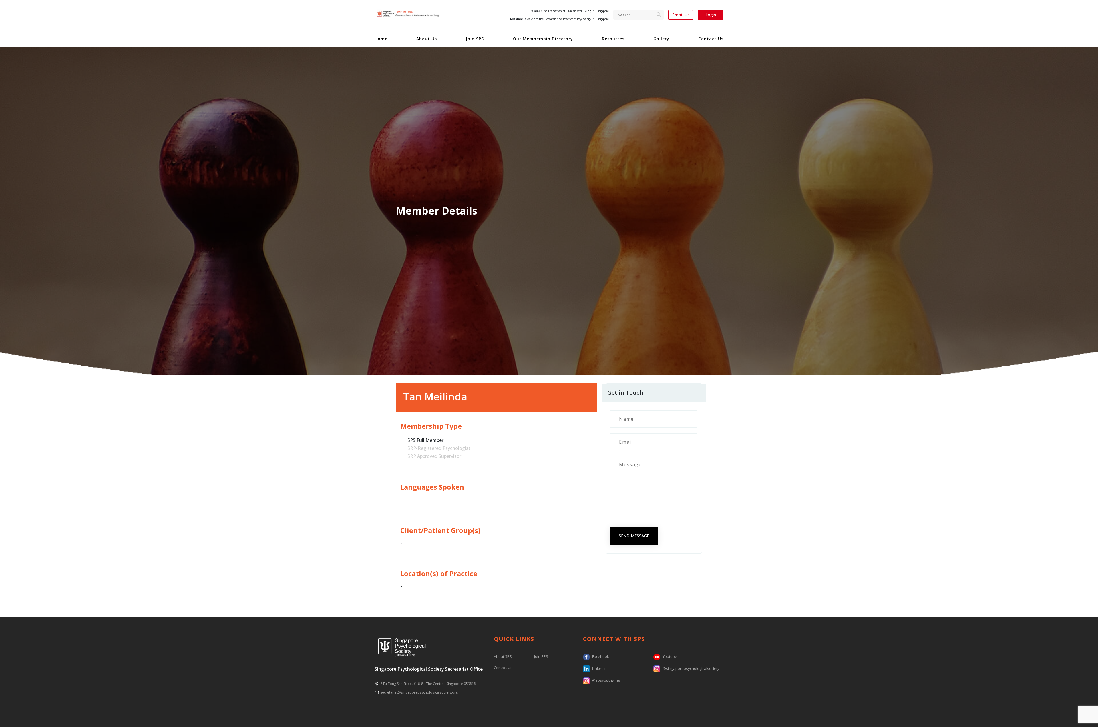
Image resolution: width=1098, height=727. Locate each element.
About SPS (503, 656)
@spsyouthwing (606, 680)
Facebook (600, 656)
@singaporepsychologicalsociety (691, 668)
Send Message (634, 535)
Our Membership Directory (543, 38)
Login (710, 14)
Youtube (670, 656)
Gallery (661, 38)
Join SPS (475, 38)
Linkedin (599, 668)
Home (381, 38)
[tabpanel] (549, 211)
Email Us (680, 15)
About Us (426, 38)
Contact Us (710, 38)
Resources (613, 38)
